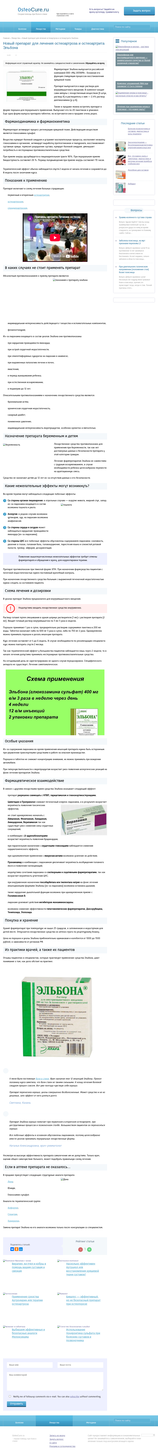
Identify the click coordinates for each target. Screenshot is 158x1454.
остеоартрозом (15, 202)
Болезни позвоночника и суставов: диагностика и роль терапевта (139, 131)
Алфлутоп (13, 1208)
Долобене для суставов (138, 170)
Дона (10, 1182)
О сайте (53, 1443)
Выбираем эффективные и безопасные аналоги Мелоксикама (28, 1333)
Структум (12, 1214)
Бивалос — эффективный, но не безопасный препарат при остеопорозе (83, 1300)
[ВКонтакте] (12, 1249)
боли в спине (42, 1079)
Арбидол (132, 184)
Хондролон (13, 1221)
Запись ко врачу (57, 1436)
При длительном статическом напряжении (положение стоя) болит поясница (134, 269)
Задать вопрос (142, 10)
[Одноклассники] (16, 1249)
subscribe (74, 1397)
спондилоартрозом (17, 208)
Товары (78, 29)
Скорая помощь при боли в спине (33, 10)
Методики (60, 29)
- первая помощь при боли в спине (24, 1438)
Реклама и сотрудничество (62, 1446)
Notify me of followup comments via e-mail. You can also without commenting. (57, 1397)
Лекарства (41, 29)
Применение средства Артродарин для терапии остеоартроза (27, 1300)
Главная (6, 38)
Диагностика (97, 29)
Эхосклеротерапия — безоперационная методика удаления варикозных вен (140, 145)
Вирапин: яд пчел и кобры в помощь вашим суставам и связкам (29, 1267)
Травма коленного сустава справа (135, 217)
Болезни (22, 29)
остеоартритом (41, 195)
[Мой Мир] (21, 1249)
